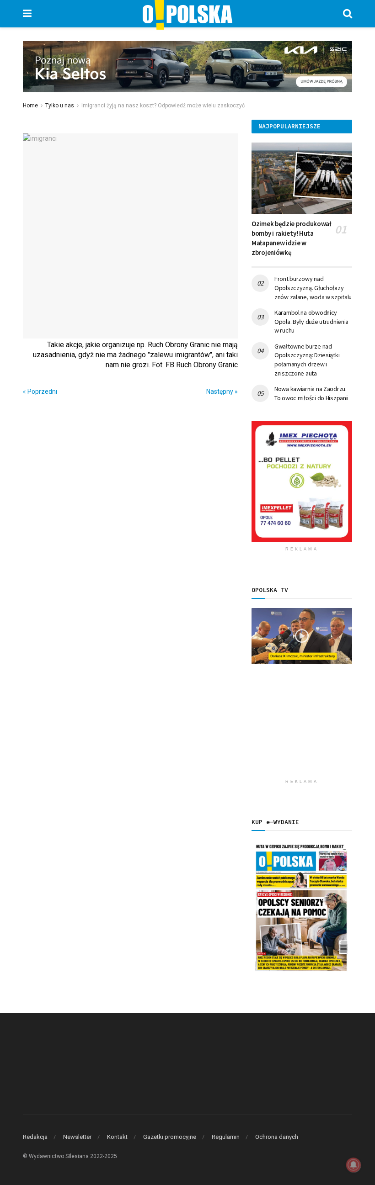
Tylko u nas (59, 105)
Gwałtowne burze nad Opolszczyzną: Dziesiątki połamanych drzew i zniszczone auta (306, 359)
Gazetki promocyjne (169, 1136)
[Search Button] (347, 13)
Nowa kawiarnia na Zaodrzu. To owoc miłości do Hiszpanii (311, 393)
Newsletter (77, 1136)
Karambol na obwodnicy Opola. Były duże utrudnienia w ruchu (311, 321)
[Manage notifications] (353, 1165)
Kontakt (117, 1136)
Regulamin (226, 1136)
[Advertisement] (302, 728)
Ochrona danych (276, 1136)
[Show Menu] (27, 13)
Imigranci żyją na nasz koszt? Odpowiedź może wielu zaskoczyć (163, 105)
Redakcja (35, 1136)
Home (30, 105)
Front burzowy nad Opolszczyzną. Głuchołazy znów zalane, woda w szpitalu (313, 288)
